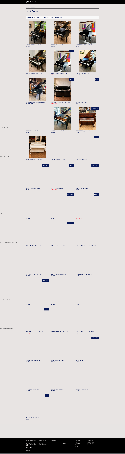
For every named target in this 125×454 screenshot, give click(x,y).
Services (55, 1)
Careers (76, 446)
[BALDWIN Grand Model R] (62, 32)
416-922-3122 (53, 445)
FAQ (76, 442)
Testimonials (77, 443)
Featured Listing (58, 17)
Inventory (49, 1)
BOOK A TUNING (29, 447)
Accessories (33, 7)
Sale (52, 17)
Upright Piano (38, 17)
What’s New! (61, 1)
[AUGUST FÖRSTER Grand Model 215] (37, 32)
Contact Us (73, 1)
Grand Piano (46, 17)
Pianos (27, 7)
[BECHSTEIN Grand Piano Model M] (87, 32)
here (55, 442)
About (67, 1)
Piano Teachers (90, 443)
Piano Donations (90, 442)
